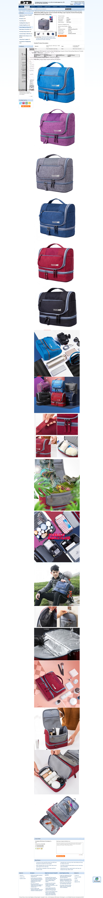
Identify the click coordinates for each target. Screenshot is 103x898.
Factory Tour (39, 6)
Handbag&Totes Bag (23, 22)
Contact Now (63, 35)
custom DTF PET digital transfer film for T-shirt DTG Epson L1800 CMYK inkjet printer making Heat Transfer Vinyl (51, 893)
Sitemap (76, 880)
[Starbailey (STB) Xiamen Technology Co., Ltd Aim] (41, 848)
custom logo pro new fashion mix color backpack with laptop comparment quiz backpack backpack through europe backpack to (36, 880)
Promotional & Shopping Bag (25, 41)
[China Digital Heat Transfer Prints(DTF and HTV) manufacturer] (26, 3)
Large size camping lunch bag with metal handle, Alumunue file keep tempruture (66, 876)
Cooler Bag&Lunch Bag (24, 27)
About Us (33, 6)
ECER (82, 897)
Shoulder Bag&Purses (23, 25)
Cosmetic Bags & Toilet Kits (24, 33)
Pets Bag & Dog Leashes (24, 31)
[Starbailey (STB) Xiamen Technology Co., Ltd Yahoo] (38, 848)
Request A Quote (78, 2)
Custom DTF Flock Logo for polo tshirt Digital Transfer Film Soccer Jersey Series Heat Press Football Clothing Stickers (51, 879)
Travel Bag (21, 20)
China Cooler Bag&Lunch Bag (31, 897)
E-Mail (76, 878)
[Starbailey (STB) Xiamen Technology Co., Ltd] (83, 4)
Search (68, 9)
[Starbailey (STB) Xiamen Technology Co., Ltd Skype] (36, 848)
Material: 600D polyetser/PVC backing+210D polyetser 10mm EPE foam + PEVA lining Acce (66, 880)
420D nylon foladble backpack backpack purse (36, 876)
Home (21, 6)
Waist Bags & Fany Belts (24, 29)
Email (83, 2)
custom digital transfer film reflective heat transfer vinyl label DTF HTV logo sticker (50, 889)
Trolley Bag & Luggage (23, 39)
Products (27, 6)
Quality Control (47, 6)
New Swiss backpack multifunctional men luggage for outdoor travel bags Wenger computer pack (37, 885)
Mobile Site (78, 881)
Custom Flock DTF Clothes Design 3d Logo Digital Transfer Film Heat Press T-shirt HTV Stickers (51, 885)
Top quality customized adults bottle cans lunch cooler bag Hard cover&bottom (65, 886)
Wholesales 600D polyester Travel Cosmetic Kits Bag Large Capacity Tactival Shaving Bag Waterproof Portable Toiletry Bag (45, 38)
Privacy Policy (22, 897)
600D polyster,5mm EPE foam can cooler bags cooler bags (65, 883)
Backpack (21, 18)
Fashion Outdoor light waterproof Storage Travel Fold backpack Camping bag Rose (37, 889)
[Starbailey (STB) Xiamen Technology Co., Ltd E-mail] (40, 848)
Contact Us (55, 6)
